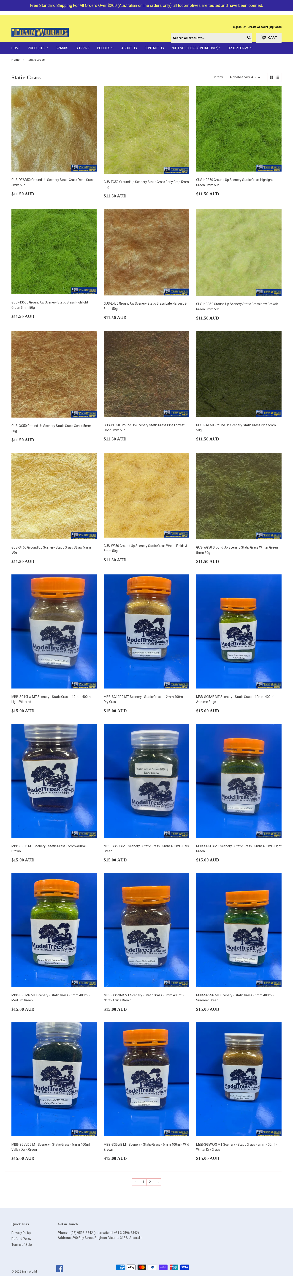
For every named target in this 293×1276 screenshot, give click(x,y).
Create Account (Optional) (265, 27)
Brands (62, 48)
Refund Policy (21, 1238)
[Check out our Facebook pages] (60, 1271)
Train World (29, 1271)
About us (129, 48)
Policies (104, 48)
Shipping (83, 48)
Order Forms (239, 48)
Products (36, 48)
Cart (272, 37)
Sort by (218, 77)
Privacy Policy (21, 1233)
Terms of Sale (21, 1244)
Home (15, 48)
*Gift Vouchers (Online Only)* (195, 48)
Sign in (237, 27)
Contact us (154, 48)
